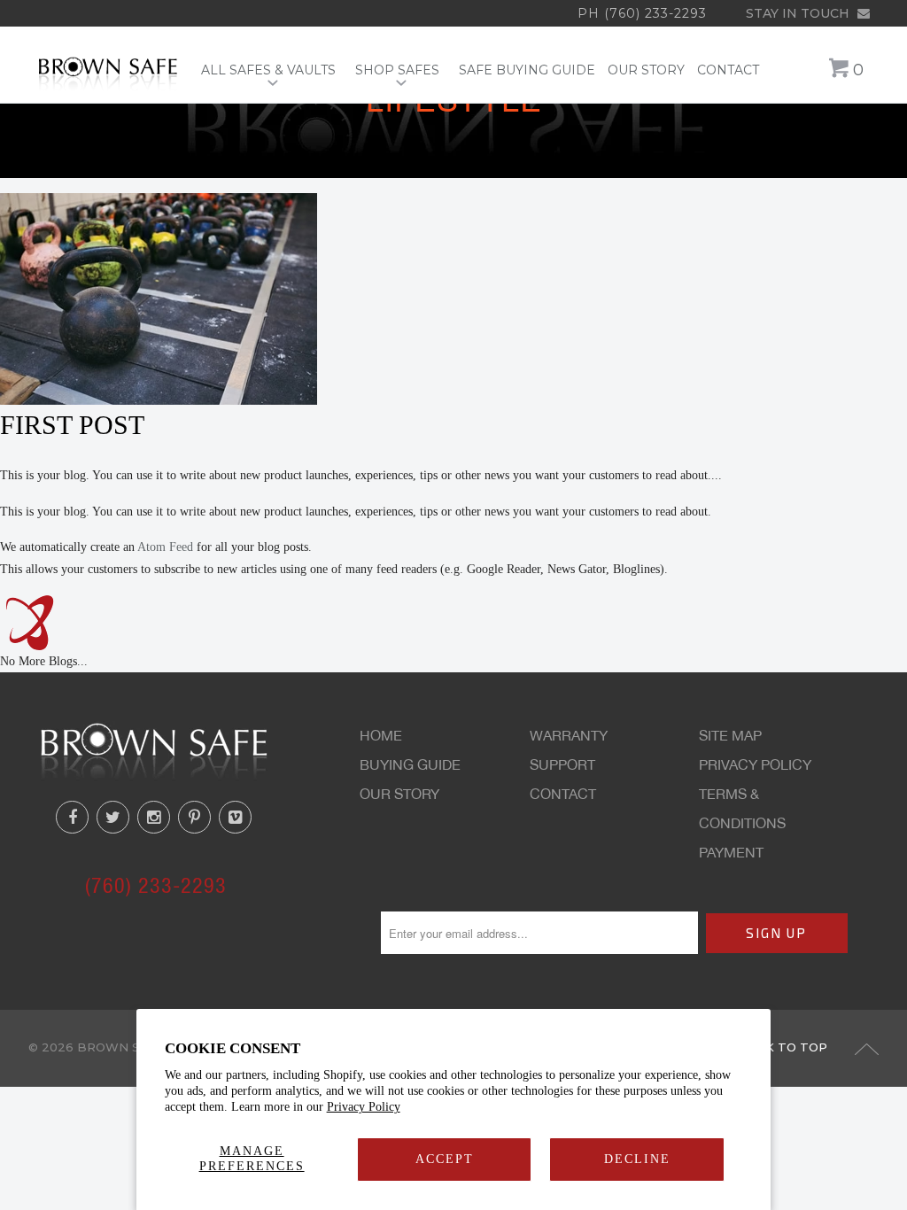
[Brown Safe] (108, 73)
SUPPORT (562, 764)
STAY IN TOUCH (799, 13)
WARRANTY (569, 735)
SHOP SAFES (400, 71)
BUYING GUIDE (410, 764)
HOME (381, 735)
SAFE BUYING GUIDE (527, 71)
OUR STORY (646, 71)
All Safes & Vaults (272, 71)
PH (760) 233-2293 (642, 13)
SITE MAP (730, 735)
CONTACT (728, 71)
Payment (731, 852)
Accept (444, 1159)
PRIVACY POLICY (755, 764)
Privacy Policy (363, 1106)
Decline (637, 1159)
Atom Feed (165, 547)
